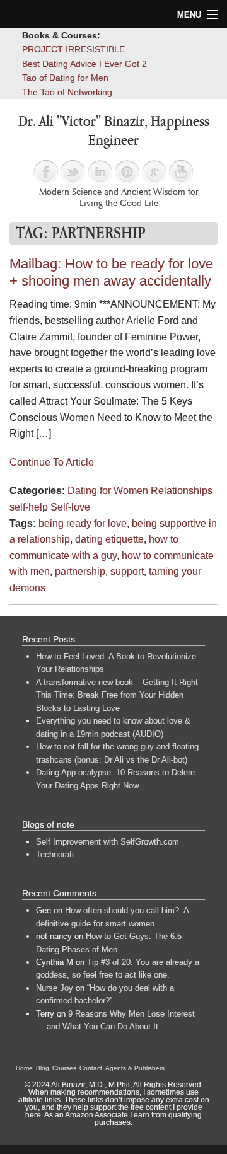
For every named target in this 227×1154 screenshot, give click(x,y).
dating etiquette (109, 539)
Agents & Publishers (135, 1068)
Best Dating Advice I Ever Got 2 (84, 64)
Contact (90, 1068)
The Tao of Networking (67, 92)
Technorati (55, 854)
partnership (80, 571)
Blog (42, 1068)
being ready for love (82, 523)
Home (24, 1068)
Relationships (181, 490)
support (127, 571)
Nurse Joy (54, 988)
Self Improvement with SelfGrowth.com (107, 841)
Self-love (70, 507)
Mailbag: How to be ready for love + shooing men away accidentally (111, 272)
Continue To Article (51, 462)
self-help (28, 507)
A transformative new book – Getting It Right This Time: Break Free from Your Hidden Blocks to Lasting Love (117, 695)
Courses (64, 1068)
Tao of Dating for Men (65, 77)
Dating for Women (107, 490)
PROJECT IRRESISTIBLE (73, 49)
